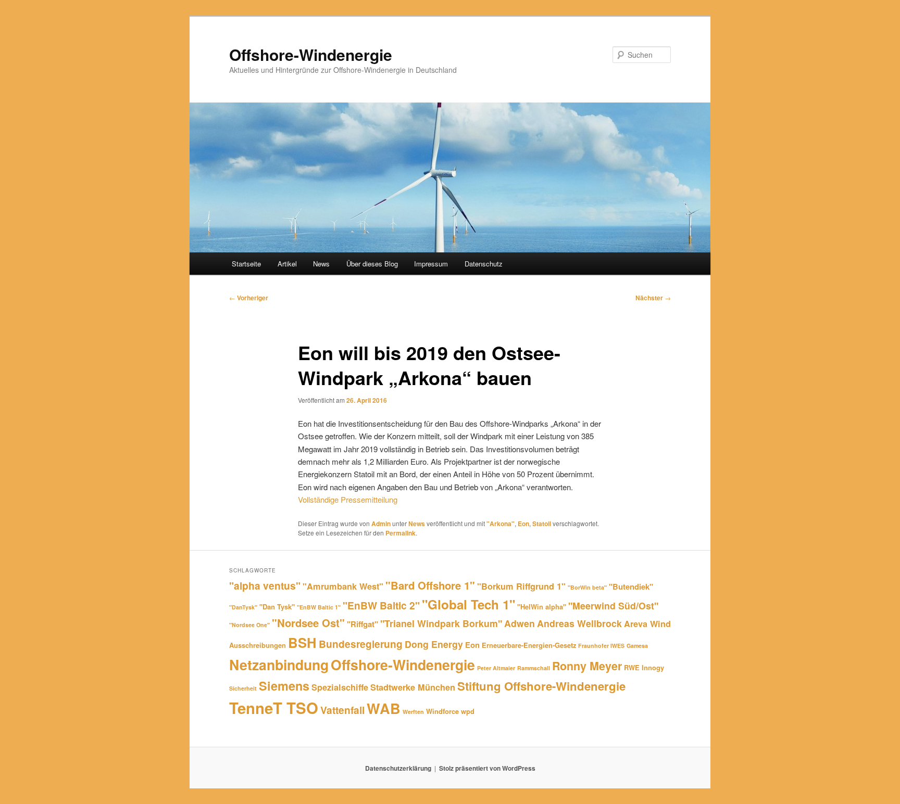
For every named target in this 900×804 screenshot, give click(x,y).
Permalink (400, 533)
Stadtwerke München (412, 687)
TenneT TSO (273, 708)
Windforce (442, 711)
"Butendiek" (631, 586)
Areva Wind (647, 624)
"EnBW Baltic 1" (319, 607)
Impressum (431, 264)
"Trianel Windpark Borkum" (441, 623)
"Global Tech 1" (468, 604)
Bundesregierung (361, 643)
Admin (381, 523)
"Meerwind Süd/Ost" (613, 605)
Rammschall (533, 668)
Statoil (541, 523)
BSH (302, 642)
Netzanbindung (279, 664)
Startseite (246, 264)
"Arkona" (500, 523)
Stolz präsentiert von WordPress (487, 768)
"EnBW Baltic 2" (381, 605)
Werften (413, 712)
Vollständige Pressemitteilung (347, 499)
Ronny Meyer (587, 666)
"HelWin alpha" (541, 606)
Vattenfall (342, 710)
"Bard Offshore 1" (430, 585)
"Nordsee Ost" (308, 622)
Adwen (519, 623)
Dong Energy (434, 643)
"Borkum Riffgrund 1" (521, 586)
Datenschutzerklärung (398, 768)
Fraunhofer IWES (601, 645)
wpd (467, 711)
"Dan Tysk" (277, 606)
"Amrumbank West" (343, 586)
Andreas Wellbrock (579, 623)
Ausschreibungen (257, 645)
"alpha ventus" (265, 585)
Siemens (284, 685)
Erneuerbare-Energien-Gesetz (529, 645)
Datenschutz (484, 264)
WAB (384, 708)
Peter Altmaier (496, 668)
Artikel (287, 264)
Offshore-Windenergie (310, 54)
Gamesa (637, 645)
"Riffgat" (362, 624)
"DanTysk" (243, 607)
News (321, 264)
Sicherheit (243, 688)
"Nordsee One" (249, 625)
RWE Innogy (644, 667)
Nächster (653, 297)
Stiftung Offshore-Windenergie (541, 686)
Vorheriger (248, 297)
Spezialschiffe (339, 687)
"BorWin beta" (587, 587)
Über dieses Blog (372, 264)
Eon (523, 523)
